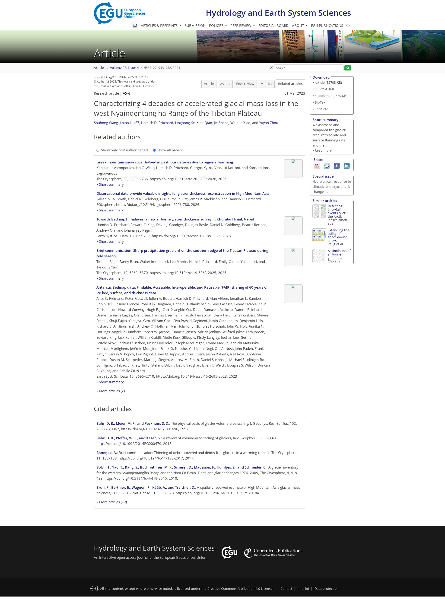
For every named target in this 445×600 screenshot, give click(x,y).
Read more (323, 150)
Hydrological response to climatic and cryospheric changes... (331, 186)
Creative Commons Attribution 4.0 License (240, 589)
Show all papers (170, 150)
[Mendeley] (317, 165)
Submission (195, 25)
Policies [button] (216, 25)
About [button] (298, 25)
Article (209, 84)
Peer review (245, 84)
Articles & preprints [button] (159, 25)
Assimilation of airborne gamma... (339, 254)
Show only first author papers (124, 150)
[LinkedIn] (346, 165)
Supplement (324, 95)
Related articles (290, 84)
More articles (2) (112, 391)
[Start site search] (347, 68)
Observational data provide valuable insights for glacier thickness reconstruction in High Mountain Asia (182, 193)
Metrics (266, 84)
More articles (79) (113, 502)
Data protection (327, 589)
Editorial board (273, 25)
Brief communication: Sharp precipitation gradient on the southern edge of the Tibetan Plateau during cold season (182, 253)
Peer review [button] (241, 25)
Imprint (303, 589)
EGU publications (327, 25)
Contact (286, 589)
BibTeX (320, 102)
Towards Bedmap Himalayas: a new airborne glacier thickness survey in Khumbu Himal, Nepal (175, 219)
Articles (99, 68)
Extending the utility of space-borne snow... (338, 235)
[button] (271, 68)
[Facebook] (337, 165)
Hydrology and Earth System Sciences (278, 12)
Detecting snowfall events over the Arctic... (337, 211)
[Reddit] (327, 165)
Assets (225, 84)
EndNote (321, 109)
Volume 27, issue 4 (124, 68)
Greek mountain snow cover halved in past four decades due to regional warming (164, 162)
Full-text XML (325, 89)
